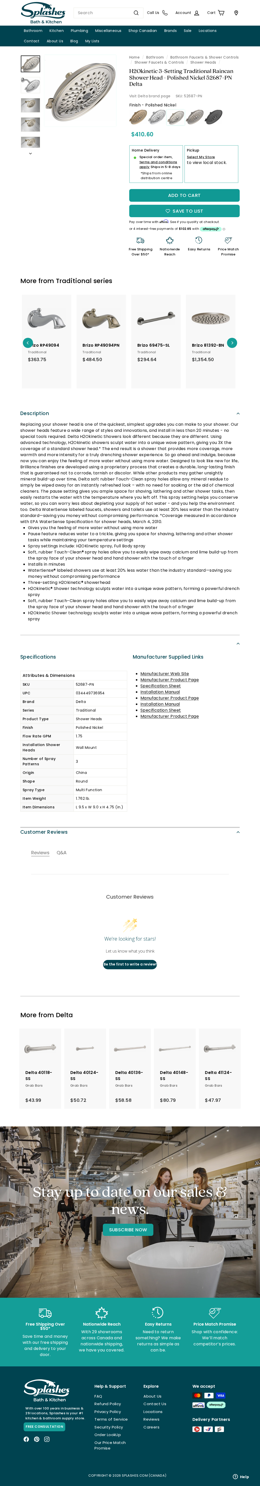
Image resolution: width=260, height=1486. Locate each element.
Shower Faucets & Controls (159, 62)
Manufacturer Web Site (164, 674)
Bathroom (33, 30)
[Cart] (235, 13)
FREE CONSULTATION (44, 1426)
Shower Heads (203, 62)
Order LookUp (107, 1434)
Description (34, 413)
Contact (32, 41)
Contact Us (154, 1403)
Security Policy (108, 1427)
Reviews (151, 1419)
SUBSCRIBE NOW (128, 1230)
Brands (170, 30)
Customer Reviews (44, 832)
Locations (208, 30)
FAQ (98, 1396)
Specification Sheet (160, 686)
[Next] (30, 152)
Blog (74, 41)
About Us (55, 41)
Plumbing (79, 30)
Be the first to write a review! (130, 964)
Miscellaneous (108, 30)
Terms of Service (111, 1419)
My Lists (92, 41)
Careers (151, 1427)
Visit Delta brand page (150, 96)
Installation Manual (160, 692)
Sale (188, 30)
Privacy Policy (107, 1411)
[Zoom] (80, 90)
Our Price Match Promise (110, 1445)
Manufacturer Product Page (169, 680)
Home (134, 57)
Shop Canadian (142, 30)
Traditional (74, 280)
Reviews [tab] (40, 852)
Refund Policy (107, 1403)
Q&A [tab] (62, 852)
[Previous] (28, 343)
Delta (64, 1015)
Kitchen (57, 30)
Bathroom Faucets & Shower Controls (204, 57)
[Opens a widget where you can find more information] (241, 1477)
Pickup (193, 150)
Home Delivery (145, 150)
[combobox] (108, 13)
